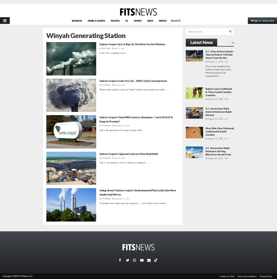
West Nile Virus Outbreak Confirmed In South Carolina (220, 131)
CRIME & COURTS (96, 20)
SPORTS (138, 20)
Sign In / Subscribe (264, 20)
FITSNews (106, 85)
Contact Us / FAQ (227, 276)
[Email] (150, 260)
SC (126, 20)
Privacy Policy (266, 276)
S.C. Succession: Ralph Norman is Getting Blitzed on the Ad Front (218, 151)
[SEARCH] (230, 31)
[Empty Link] (230, 42)
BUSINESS (77, 20)
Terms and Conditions (247, 276)
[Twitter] (129, 260)
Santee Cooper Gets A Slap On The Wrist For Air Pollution (132, 44)
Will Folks (106, 48)
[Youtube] (143, 260)
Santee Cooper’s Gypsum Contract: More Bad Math (128, 153)
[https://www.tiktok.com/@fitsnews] (156, 260)
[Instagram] (136, 260)
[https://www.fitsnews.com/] (138, 12)
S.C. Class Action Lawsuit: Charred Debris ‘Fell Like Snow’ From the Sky (219, 54)
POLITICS (115, 20)
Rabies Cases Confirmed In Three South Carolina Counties (219, 92)
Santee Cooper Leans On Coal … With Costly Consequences (133, 80)
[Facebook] (122, 260)
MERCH (163, 20)
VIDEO (150, 20)
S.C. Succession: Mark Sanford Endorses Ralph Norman (219, 111)
